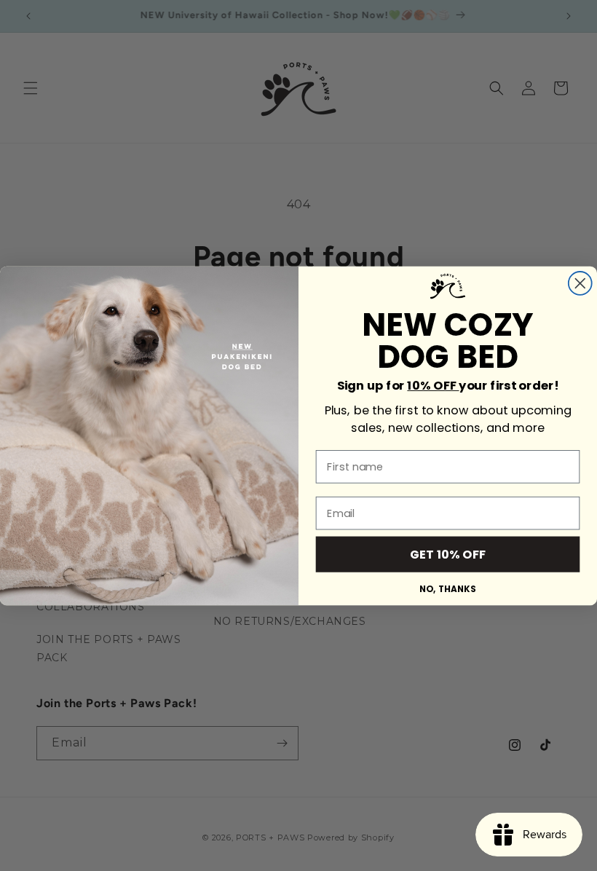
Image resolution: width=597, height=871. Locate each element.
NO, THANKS (447, 588)
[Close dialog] (580, 283)
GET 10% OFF (448, 553)
